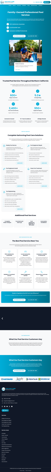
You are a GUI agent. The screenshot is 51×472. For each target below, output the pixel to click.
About (14, 5)
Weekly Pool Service (6, 418)
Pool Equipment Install (6, 422)
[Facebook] (4, 406)
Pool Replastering (5, 426)
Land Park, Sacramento (7, 444)
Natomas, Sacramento (7, 446)
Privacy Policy (22, 470)
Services (19, 5)
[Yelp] (9, 406)
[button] (2, 318)
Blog (28, 5)
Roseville (3, 459)
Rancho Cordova (5, 452)
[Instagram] (2, 406)
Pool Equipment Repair (6, 420)
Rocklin (3, 456)
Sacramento (4, 461)
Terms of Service (28, 470)
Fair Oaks (4, 442)
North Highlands (5, 448)
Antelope (4, 433)
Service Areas (34, 5)
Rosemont (4, 457)
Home (10, 5)
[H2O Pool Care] (2, 2)
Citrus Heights (5, 439)
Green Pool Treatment (6, 424)
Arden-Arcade (5, 435)
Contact (40, 5)
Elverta (3, 440)
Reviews (24, 5)
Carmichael (4, 437)
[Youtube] (7, 406)
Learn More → (18, 69)
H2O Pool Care (9, 2)
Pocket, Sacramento (6, 450)
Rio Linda (3, 454)
